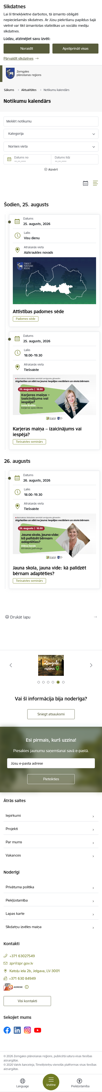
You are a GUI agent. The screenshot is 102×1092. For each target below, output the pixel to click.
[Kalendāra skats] (85, 183)
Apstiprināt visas (75, 48)
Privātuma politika (20, 887)
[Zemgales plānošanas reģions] (42, 79)
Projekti (12, 828)
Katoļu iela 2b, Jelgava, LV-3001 (34, 971)
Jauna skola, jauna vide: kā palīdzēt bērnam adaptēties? (49, 570)
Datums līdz (62, 157)
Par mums (14, 842)
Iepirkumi (13, 815)
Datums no (21, 157)
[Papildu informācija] (26, 987)
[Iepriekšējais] (11, 665)
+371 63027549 (22, 956)
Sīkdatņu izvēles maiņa (24, 927)
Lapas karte (15, 913)
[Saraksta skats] (95, 183)
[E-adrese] (13, 987)
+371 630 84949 (22, 978)
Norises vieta (18, 146)
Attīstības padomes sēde (38, 311)
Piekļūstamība (17, 900)
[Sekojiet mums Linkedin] (17, 1030)
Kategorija (15, 133)
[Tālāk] (91, 665)
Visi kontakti (27, 1001)
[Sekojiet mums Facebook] (7, 1030)
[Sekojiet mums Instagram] (27, 1030)
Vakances (13, 855)
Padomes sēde (25, 318)
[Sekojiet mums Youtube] (37, 1030)
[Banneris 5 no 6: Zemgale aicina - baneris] (51, 665)
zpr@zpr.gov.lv (21, 963)
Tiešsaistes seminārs (29, 441)
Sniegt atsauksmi (51, 714)
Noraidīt (26, 48)
